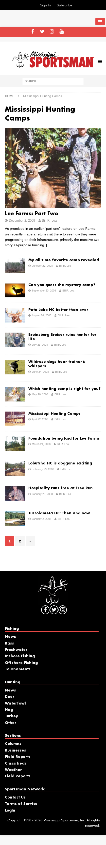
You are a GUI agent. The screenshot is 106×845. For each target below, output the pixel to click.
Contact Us (15, 797)
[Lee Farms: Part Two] (53, 168)
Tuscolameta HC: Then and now (59, 513)
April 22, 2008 (40, 419)
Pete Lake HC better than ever (58, 310)
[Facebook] (32, 32)
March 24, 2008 (41, 444)
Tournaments (18, 669)
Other (10, 723)
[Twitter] (42, 32)
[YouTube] (61, 32)
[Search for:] (53, 81)
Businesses (15, 751)
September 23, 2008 (44, 290)
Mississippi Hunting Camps (54, 414)
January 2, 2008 (41, 518)
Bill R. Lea (49, 220)
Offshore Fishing (21, 663)
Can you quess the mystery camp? (61, 285)
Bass (9, 643)
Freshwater (16, 650)
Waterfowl (15, 704)
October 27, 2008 (42, 265)
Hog (9, 710)
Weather (13, 770)
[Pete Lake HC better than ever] (15, 315)
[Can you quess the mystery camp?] (15, 290)
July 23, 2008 (40, 344)
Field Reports (18, 757)
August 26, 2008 (41, 315)
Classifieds (15, 764)
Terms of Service (21, 804)
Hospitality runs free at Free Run (60, 488)
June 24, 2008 (40, 371)
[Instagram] (52, 32)
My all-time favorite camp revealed (63, 260)
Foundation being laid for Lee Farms (64, 439)
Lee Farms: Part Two (31, 213)
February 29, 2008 (43, 469)
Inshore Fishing (20, 656)
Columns (13, 744)
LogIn (10, 811)
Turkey (11, 716)
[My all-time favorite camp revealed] (15, 265)
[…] (49, 245)
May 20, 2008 (40, 394)
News (10, 637)
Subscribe (64, 5)
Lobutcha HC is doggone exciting (60, 463)
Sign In (45, 5)
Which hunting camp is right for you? (64, 389)
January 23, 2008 (42, 493)
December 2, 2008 (22, 220)
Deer (9, 697)
